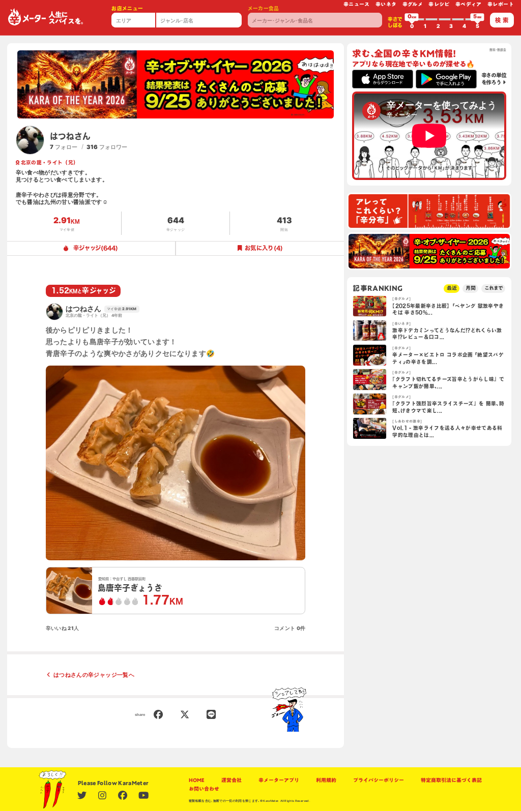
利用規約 (326, 780)
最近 (452, 288)
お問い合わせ (204, 789)
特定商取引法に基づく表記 (451, 780)
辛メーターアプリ (278, 780)
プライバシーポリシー (378, 780)
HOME (197, 780)
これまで (493, 288)
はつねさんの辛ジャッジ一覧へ (93, 674)
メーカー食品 (263, 8)
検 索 (501, 20)
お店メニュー (127, 8)
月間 (471, 288)
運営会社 (231, 780)
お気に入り (264, 248)
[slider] (411, 19)
